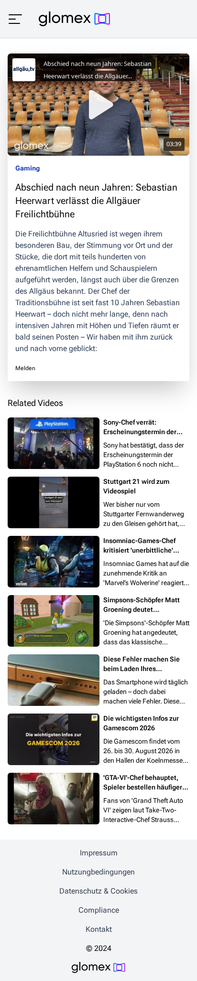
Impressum (99, 852)
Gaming (27, 168)
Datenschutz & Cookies (98, 891)
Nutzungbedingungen (98, 871)
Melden (25, 368)
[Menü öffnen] (15, 19)
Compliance (98, 910)
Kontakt (99, 929)
